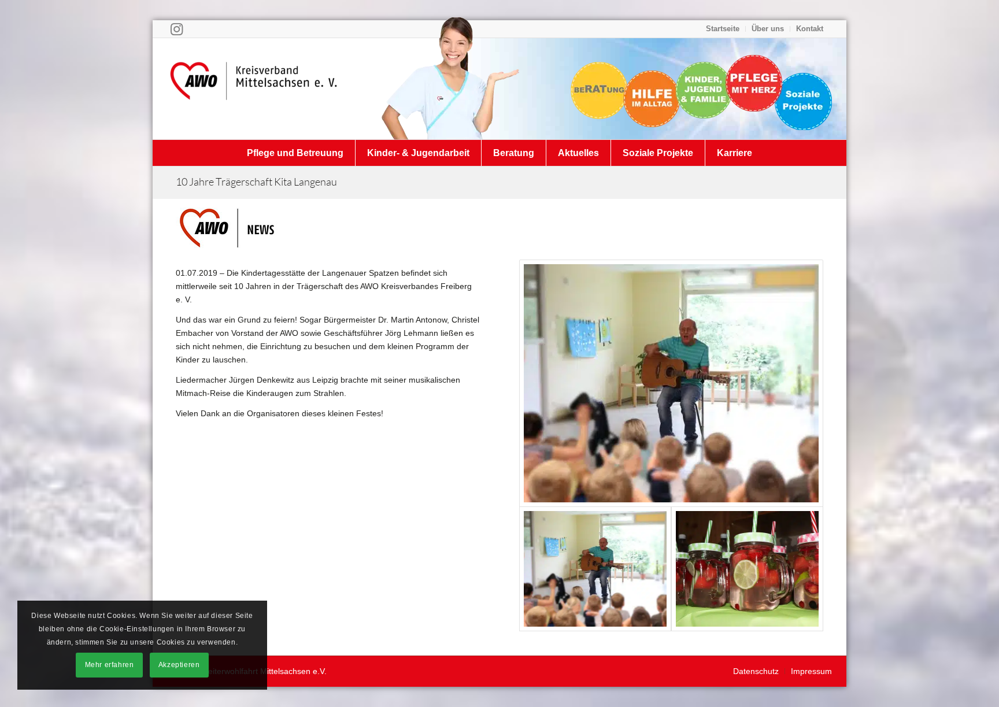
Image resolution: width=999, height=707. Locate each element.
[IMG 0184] (747, 568)
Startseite (722, 28)
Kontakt (809, 28)
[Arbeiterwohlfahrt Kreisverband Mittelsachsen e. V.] (254, 88)
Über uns (768, 28)
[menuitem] (723, 29)
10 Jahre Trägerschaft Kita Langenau (256, 181)
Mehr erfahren (109, 665)
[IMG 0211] (671, 383)
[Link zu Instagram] (177, 29)
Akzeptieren (179, 665)
